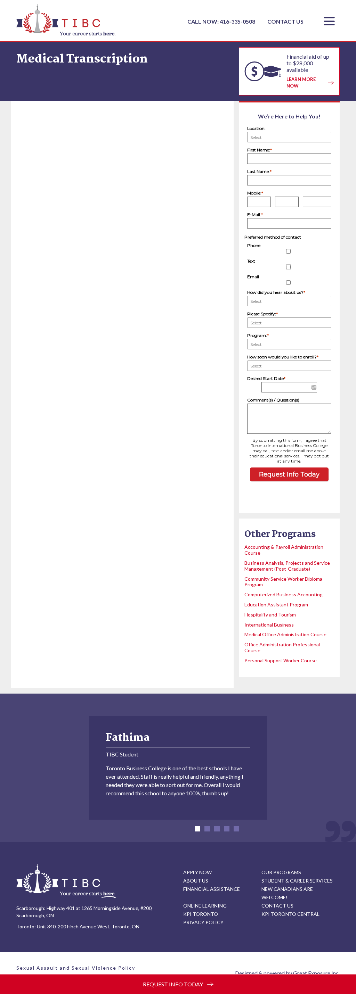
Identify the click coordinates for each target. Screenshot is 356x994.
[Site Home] (66, 881)
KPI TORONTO (200, 914)
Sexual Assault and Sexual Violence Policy (75, 968)
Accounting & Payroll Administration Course (283, 550)
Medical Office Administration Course (285, 634)
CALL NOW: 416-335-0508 (221, 21)
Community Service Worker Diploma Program (283, 582)
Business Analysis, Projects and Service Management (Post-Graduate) (287, 566)
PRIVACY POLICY (203, 922)
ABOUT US (195, 881)
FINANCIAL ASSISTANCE (211, 889)
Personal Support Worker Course (280, 660)
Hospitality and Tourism (270, 615)
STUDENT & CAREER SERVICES (297, 881)
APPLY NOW (197, 872)
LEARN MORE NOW (301, 82)
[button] (197, 828)
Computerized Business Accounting (283, 594)
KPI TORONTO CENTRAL (290, 914)
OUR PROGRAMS (281, 872)
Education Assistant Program (276, 604)
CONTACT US (285, 21)
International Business (269, 625)
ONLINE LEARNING (205, 906)
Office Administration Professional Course (282, 647)
